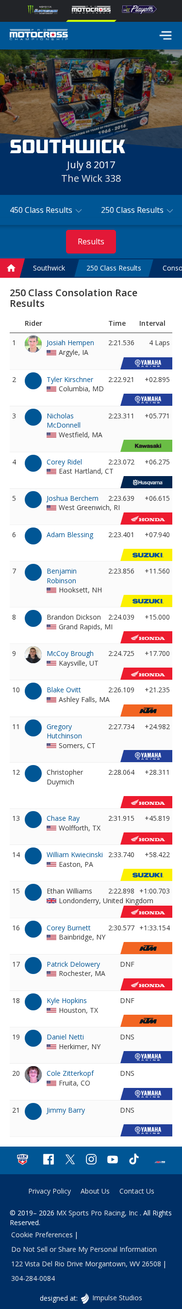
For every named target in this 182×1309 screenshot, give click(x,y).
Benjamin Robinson (62, 575)
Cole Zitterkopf (70, 1073)
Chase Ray (63, 818)
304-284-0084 (33, 1278)
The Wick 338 (91, 178)
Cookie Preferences (42, 1234)
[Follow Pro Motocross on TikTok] (134, 1160)
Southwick (49, 267)
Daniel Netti (65, 1036)
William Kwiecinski (75, 854)
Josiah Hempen (70, 342)
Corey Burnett (69, 927)
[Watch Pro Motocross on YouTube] (112, 1160)
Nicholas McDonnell (64, 420)
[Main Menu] (165, 35)
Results (91, 241)
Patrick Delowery (73, 964)
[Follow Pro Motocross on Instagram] (91, 1160)
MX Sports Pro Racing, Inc (98, 1212)
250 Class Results (113, 267)
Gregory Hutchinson (64, 731)
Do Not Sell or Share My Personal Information (84, 1249)
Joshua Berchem (73, 498)
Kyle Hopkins (67, 1000)
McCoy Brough (70, 653)
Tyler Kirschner (70, 379)
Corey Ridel (64, 461)
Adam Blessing (70, 534)
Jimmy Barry (66, 1110)
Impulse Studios (117, 1297)
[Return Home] (38, 36)
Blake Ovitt (64, 689)
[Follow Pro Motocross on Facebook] (48, 1160)
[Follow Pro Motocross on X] (70, 1160)
